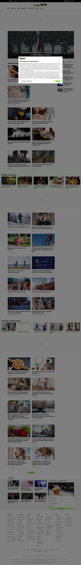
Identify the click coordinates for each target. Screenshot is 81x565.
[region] (40, 69)
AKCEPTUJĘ (58, 81)
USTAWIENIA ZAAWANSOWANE (26, 81)
